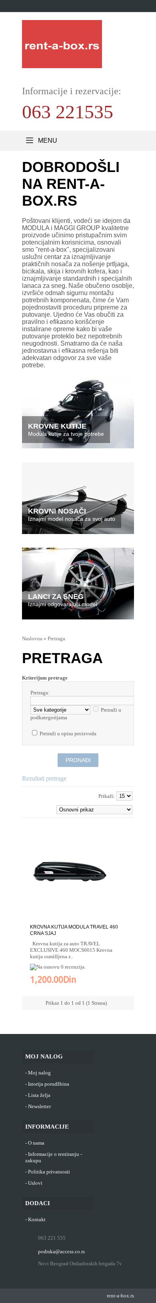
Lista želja (39, 1095)
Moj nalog (39, 1073)
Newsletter (39, 1106)
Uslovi (35, 1183)
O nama (36, 1143)
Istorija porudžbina (48, 1084)
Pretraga (56, 638)
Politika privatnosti (49, 1172)
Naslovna (32, 638)
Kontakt (37, 1219)
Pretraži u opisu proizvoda (68, 733)
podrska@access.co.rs (61, 1251)
